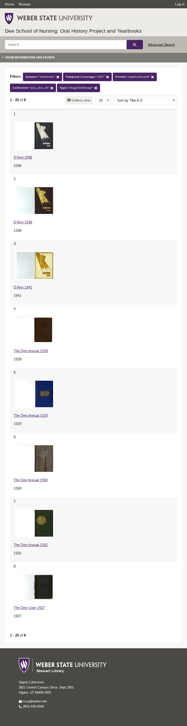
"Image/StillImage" (77, 87)
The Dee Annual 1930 (31, 480)
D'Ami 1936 (23, 157)
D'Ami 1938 (23, 222)
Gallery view (80, 100)
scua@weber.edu (34, 701)
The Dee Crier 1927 (29, 608)
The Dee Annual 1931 (31, 545)
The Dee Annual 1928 (31, 351)
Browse (24, 4)
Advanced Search (161, 45)
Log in (180, 4)
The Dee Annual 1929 (31, 415)
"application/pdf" (133, 76)
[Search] (135, 44)
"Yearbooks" (41, 76)
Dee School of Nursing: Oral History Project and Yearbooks (73, 31)
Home (9, 4)
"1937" (86, 76)
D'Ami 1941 (23, 287)
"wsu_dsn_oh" (31, 87)
